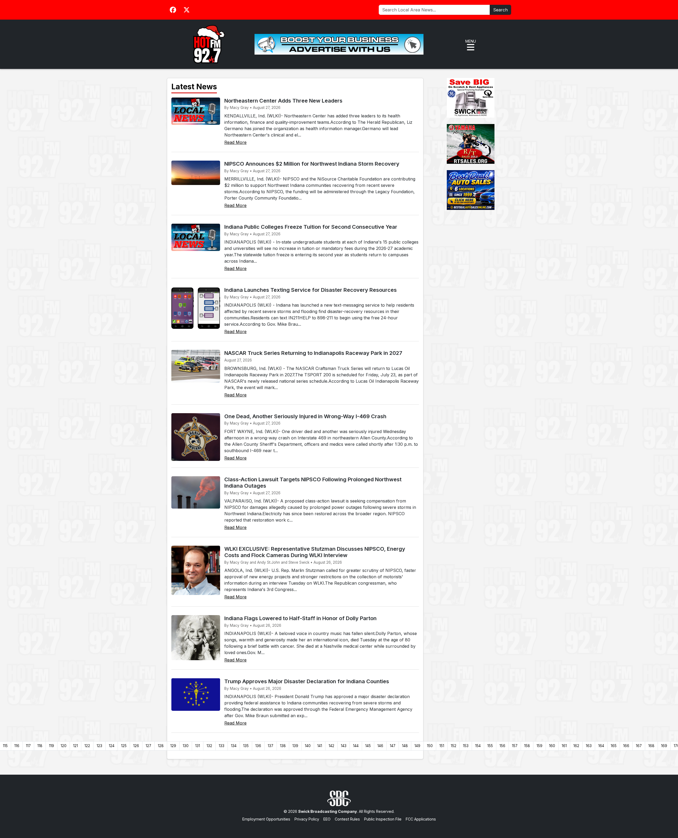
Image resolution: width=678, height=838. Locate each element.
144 (356, 746)
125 (124, 746)
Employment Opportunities (266, 819)
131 (197, 746)
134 (234, 746)
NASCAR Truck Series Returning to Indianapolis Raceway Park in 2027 (313, 353)
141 (319, 746)
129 (173, 746)
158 (527, 746)
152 (453, 746)
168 (651, 746)
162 (576, 746)
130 (186, 746)
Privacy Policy (307, 819)
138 (283, 746)
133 (221, 746)
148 (405, 746)
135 (246, 746)
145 (368, 746)
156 (502, 746)
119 (51, 746)
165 (614, 746)
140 (308, 746)
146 (380, 746)
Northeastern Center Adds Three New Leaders (283, 101)
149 (417, 746)
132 (209, 746)
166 (626, 746)
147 (392, 746)
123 (99, 746)
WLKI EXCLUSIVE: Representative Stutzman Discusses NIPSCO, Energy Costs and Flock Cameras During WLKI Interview (314, 552)
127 (148, 746)
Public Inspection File (383, 819)
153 (466, 746)
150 (430, 746)
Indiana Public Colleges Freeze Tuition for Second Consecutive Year (310, 227)
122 (87, 746)
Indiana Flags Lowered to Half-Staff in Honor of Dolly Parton (300, 618)
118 (39, 746)
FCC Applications (421, 819)
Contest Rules (347, 819)
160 (552, 746)
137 (270, 746)
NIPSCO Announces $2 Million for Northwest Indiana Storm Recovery (311, 164)
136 (258, 746)
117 (28, 746)
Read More (235, 142)
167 (639, 746)
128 (161, 746)
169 (664, 746)
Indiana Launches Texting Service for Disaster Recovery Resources (310, 290)
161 (564, 746)
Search (500, 9)
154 (478, 746)
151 (441, 746)
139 (295, 746)
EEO (327, 819)
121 (75, 746)
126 (136, 746)
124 (111, 746)
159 (539, 746)
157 (515, 746)
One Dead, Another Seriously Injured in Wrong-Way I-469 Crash (305, 416)
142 (331, 746)
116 (16, 746)
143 (343, 746)
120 (63, 746)
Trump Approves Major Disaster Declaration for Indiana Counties (306, 681)
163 (589, 746)
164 (601, 746)
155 (490, 746)
